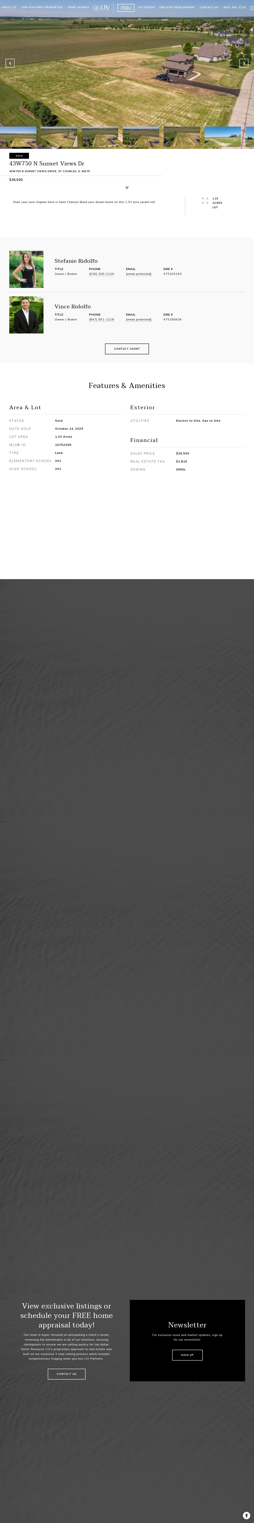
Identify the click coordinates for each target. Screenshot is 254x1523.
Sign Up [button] (187, 1355)
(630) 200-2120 (101, 274)
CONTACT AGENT (127, 349)
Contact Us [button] (67, 1374)
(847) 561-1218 (101, 319)
